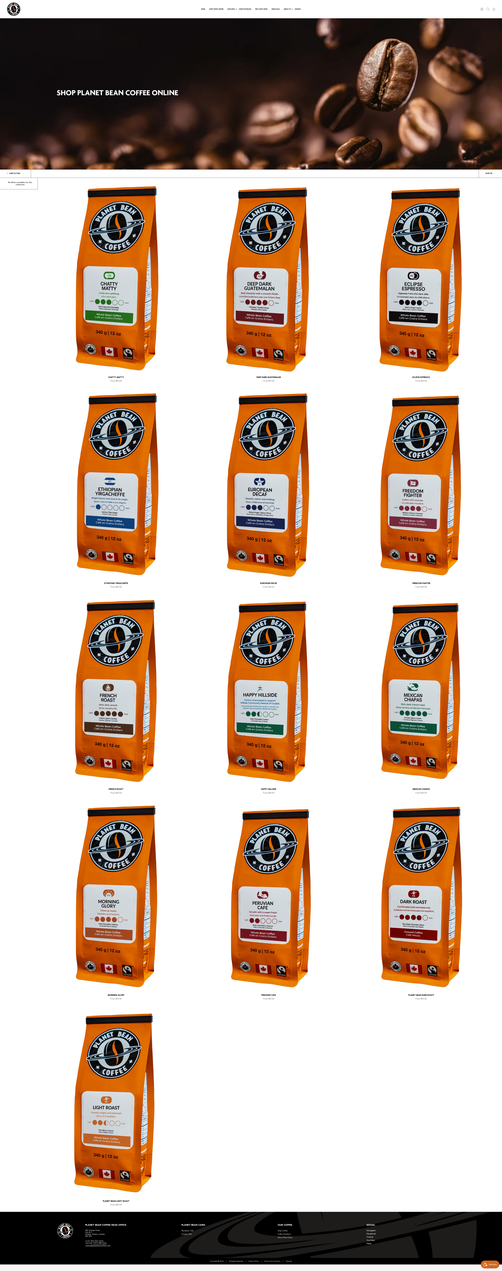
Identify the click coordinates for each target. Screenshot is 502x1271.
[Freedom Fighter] (421, 484)
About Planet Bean (285, 1237)
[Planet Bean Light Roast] (116, 1102)
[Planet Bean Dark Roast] (421, 896)
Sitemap (289, 1261)
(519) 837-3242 (96, 1241)
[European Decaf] (268, 484)
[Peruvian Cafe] (268, 896)
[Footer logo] (65, 1230)
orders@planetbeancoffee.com (97, 1245)
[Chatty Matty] (116, 278)
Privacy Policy (254, 1261)
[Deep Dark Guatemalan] (268, 278)
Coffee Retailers (284, 1234)
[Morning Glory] (116, 896)
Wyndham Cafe (187, 1231)
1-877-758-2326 (100, 1243)
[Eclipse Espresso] (421, 278)
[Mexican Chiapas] (421, 690)
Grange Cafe (186, 1234)
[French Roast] (116, 690)
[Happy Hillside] (268, 690)
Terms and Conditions (272, 1261)
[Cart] (494, 9)
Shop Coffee (283, 1231)
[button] (231, 9)
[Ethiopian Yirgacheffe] (116, 484)
